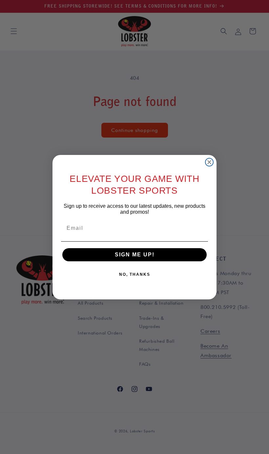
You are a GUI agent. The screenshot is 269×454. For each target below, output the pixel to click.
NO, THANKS (134, 274)
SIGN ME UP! (135, 254)
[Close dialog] (209, 162)
